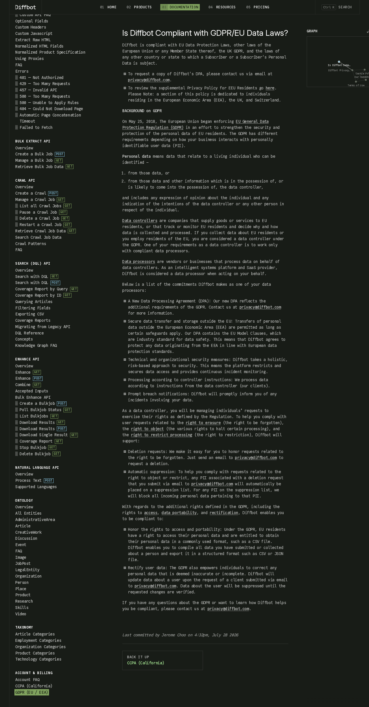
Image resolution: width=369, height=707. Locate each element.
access (150, 512)
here (270, 88)
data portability (178, 512)
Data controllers (139, 220)
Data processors (138, 261)
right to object (147, 428)
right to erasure (203, 422)
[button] (53, 71)
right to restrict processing (161, 435)
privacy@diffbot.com (149, 80)
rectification (224, 512)
